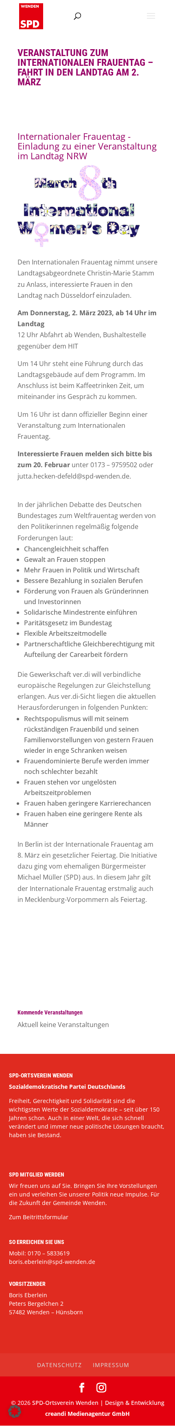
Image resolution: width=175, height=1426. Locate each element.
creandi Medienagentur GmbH (87, 1413)
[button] (14, 1411)
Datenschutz (59, 1365)
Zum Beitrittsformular (38, 1217)
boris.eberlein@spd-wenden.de (52, 1262)
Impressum (111, 1365)
